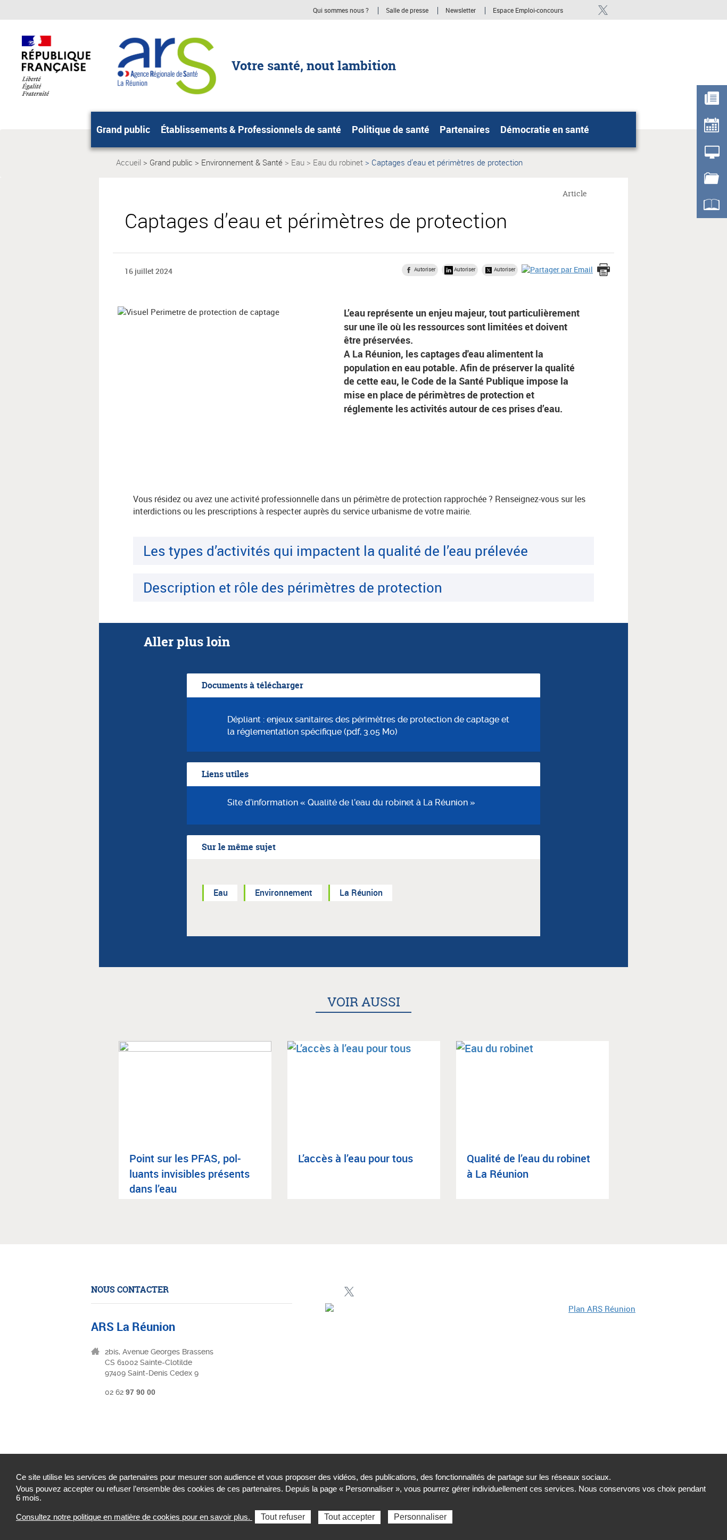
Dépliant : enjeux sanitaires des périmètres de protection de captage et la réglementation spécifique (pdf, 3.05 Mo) (368, 725)
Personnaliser (420, 1516)
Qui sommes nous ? (341, 10)
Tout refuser (283, 1516)
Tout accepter (349, 1516)
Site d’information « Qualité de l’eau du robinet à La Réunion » (351, 802)
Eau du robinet (338, 162)
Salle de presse (407, 10)
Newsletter (460, 10)
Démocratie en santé (544, 129)
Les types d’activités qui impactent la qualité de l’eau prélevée (335, 551)
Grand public (123, 129)
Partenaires (465, 129)
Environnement (283, 892)
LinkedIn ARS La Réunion (621, 9)
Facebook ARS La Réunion (584, 9)
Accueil (128, 162)
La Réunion (361, 892)
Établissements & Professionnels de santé (251, 129)
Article (575, 193)
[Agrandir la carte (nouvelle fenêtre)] (480, 1376)
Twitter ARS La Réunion (603, 9)
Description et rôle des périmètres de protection (292, 587)
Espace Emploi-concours (528, 10)
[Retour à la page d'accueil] (165, 65)
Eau (297, 162)
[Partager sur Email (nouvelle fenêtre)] (557, 269)
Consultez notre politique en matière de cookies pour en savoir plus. (134, 1516)
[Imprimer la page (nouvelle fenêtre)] (603, 270)
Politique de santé (390, 129)
